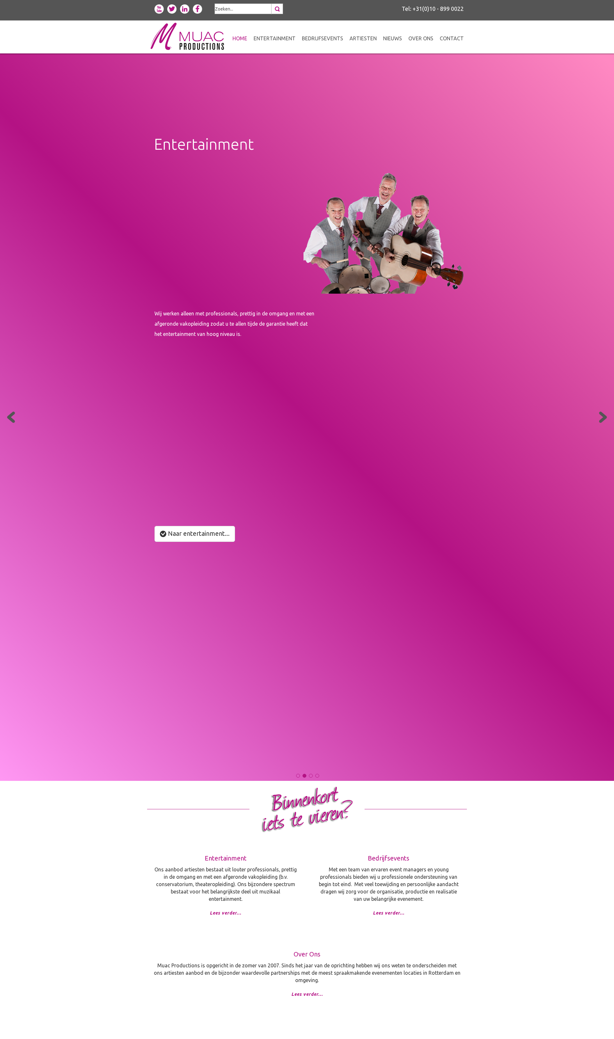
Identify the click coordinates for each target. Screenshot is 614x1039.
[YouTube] (159, 8)
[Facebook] (197, 8)
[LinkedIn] (185, 8)
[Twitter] (172, 8)
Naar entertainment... (198, 533)
